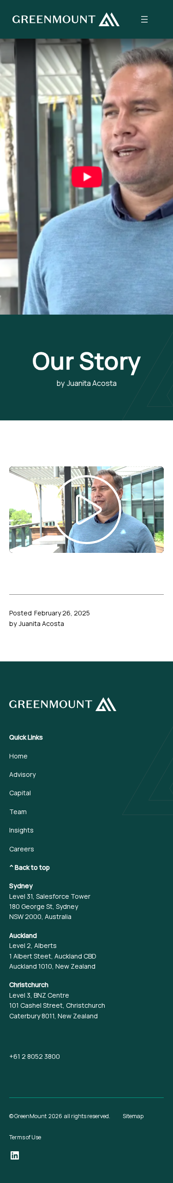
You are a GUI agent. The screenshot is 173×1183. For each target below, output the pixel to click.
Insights (21, 830)
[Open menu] (144, 19)
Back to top (32, 867)
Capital (20, 792)
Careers (21, 848)
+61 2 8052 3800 (34, 1056)
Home (18, 756)
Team (18, 811)
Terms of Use (25, 1137)
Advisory (22, 774)
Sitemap (133, 1116)
